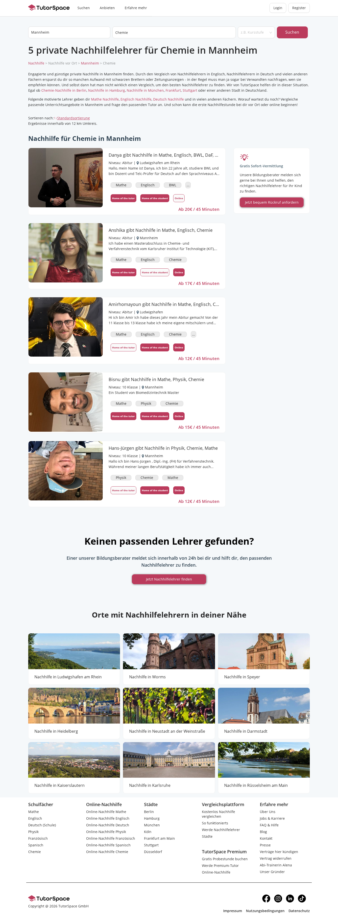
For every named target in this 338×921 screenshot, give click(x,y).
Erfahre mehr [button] (136, 7)
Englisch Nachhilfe (136, 99)
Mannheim (90, 63)
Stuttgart (190, 90)
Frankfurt (173, 90)
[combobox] (174, 32)
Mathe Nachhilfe (105, 99)
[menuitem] (83, 8)
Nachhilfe (36, 63)
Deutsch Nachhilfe (168, 99)
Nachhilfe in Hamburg (106, 90)
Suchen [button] (83, 7)
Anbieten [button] (107, 7)
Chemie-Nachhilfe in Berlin (63, 90)
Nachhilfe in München (145, 90)
